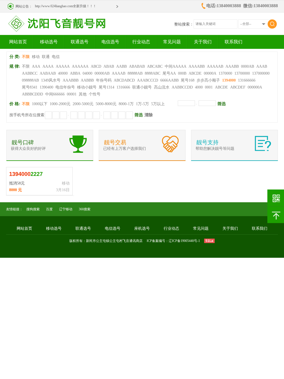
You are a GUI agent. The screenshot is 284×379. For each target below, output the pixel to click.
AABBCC (29, 73)
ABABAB (137, 66)
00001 (72, 94)
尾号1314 (106, 87)
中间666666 (55, 94)
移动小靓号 (87, 87)
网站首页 (18, 41)
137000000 (261, 73)
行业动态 (141, 41)
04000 (87, 73)
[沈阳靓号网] (63, 30)
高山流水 (161, 87)
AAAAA (63, 66)
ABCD (96, 66)
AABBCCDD (182, 87)
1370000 (225, 73)
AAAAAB (215, 66)
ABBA (75, 73)
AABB (121, 66)
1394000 (229, 80)
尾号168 (187, 80)
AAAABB (197, 66)
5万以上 (158, 104)
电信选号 (110, 41)
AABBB (87, 80)
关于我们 (203, 41)
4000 (199, 87)
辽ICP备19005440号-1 (184, 241)
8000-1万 (126, 104)
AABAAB (48, 73)
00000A (210, 73)
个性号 (94, 94)
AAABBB (70, 80)
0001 (209, 87)
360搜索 (84, 209)
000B (182, 73)
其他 (83, 94)
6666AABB (169, 80)
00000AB (102, 73)
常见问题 (172, 41)
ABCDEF (237, 87)
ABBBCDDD (32, 94)
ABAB (108, 66)
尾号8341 (29, 87)
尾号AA (169, 73)
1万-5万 (142, 104)
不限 (26, 57)
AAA (36, 66)
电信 (56, 57)
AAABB (232, 66)
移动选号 (49, 41)
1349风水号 (50, 80)
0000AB (247, 66)
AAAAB (118, 73)
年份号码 (103, 80)
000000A (255, 87)
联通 (46, 57)
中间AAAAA (175, 66)
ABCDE (195, 73)
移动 (36, 57)
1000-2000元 (60, 104)
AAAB (261, 66)
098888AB (30, 80)
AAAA (48, 66)
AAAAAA (80, 66)
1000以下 (39, 104)
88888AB (135, 73)
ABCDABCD (124, 80)
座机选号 (142, 228)
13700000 (242, 73)
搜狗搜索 (33, 209)
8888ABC (152, 73)
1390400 (46, 87)
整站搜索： (184, 24)
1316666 (123, 87)
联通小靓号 (142, 87)
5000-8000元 (106, 104)
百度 (49, 209)
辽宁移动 (65, 209)
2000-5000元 (83, 104)
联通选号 (79, 41)
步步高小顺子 (208, 80)
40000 (63, 73)
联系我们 (233, 41)
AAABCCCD (147, 80)
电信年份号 (65, 87)
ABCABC (155, 66)
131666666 (246, 80)
